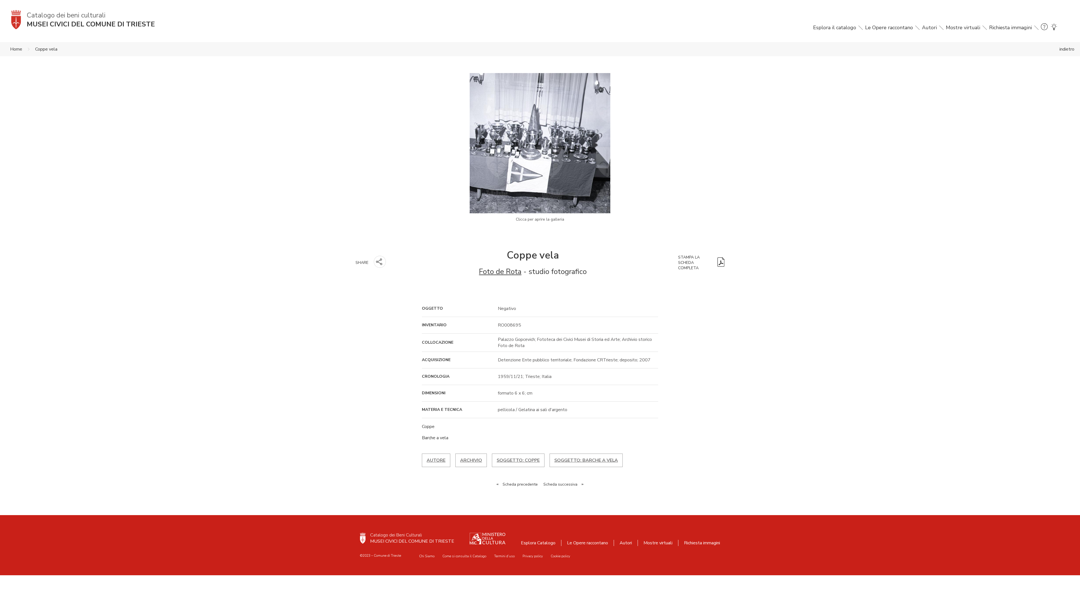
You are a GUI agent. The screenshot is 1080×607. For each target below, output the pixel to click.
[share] (380, 261)
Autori (929, 27)
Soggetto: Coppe (518, 460)
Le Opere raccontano (889, 27)
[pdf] (720, 262)
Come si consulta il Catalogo (464, 556)
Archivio (471, 460)
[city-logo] (363, 538)
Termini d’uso (504, 556)
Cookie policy (560, 556)
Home (16, 49)
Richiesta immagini (1010, 27)
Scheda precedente (520, 484)
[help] (1044, 27)
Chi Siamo (427, 556)
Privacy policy (533, 556)
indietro (1066, 49)
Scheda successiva (560, 484)
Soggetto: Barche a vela (586, 460)
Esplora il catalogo (834, 27)
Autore (436, 460)
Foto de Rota (500, 272)
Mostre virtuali (963, 27)
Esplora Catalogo (538, 543)
